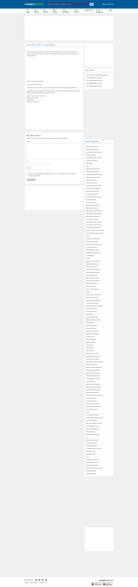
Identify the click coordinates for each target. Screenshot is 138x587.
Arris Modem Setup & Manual (93, 188)
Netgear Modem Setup (91, 364)
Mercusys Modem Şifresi (92, 317)
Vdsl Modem (45, 11)
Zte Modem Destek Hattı (92, 440)
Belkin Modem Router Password (94, 210)
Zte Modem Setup (90, 451)
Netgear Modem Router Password (94, 361)
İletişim (26, 582)
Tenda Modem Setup (91, 398)
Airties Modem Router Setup (93, 177)
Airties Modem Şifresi (91, 180)
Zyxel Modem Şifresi (91, 473)
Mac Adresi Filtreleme (91, 311)
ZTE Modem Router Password (93, 448)
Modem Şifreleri (90, 347)
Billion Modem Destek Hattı (93, 216)
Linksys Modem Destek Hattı (93, 300)
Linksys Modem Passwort (92, 303)
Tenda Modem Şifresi (91, 401)
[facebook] (36, 580)
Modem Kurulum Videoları (92, 333)
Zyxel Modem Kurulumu (92, 462)
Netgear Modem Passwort (92, 359)
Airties (87, 166)
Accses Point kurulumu (91, 160)
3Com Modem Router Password (94, 152)
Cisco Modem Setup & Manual (93, 224)
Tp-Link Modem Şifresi (91, 420)
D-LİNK (88, 236)
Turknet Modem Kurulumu (92, 426)
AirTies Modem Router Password (94, 174)
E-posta (29, 168)
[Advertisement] (69, 28)
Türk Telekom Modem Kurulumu (94, 423)
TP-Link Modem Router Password (94, 417)
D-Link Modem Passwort (92, 241)
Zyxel (87, 457)
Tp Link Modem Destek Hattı (93, 406)
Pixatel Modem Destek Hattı (93, 378)
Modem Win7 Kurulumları (92, 353)
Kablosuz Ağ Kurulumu (91, 283)
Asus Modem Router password (94, 196)
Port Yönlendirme (90, 381)
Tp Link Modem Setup (91, 409)
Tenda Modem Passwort (92, 392)
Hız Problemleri (90, 255)
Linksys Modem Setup (91, 308)
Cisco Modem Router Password (94, 222)
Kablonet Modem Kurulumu (93, 278)
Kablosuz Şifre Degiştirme (92, 289)
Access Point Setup (91, 155)
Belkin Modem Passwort (92, 208)
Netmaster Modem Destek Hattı (94, 367)
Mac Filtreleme (89, 314)
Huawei (88, 258)
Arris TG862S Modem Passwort (94, 83)
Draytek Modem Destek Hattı (93, 252)
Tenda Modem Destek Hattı (93, 389)
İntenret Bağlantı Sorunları (92, 272)
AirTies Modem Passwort (92, 171)
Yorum (28, 141)
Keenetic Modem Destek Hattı (93, 294)
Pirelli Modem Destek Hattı (92, 375)
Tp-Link (88, 412)
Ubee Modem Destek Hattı (92, 429)
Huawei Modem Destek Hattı (93, 261)
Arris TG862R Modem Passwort (94, 86)
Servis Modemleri (65, 11)
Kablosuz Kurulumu (91, 286)
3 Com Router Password (92, 146)
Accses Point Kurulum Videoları (94, 157)
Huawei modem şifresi (91, 266)
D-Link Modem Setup (91, 247)
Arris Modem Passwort (91, 182)
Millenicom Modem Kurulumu (93, 320)
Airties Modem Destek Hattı (93, 169)
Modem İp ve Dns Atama (92, 331)
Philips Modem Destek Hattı (93, 370)
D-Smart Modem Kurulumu (93, 250)
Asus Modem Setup (91, 199)
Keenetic (88, 292)
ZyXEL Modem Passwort (92, 465)
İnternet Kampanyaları (91, 275)
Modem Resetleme (91, 342)
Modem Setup (89, 345)
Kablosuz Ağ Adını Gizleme (93, 280)
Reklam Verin (43, 582)
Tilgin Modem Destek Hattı (92, 403)
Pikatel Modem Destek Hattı (93, 373)
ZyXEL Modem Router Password (94, 468)
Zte (87, 437)
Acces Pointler (76, 11)
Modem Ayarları (90, 322)
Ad (27, 161)
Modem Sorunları (90, 350)
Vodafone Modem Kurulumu (93, 434)
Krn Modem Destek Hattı (92, 297)
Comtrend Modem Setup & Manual (94, 233)
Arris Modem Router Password (93, 185)
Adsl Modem (36, 11)
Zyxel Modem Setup (91, 470)
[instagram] (39, 580)
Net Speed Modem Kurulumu (93, 356)
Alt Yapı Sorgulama (99, 11)
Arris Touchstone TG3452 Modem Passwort (97, 75)
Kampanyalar (88, 10)
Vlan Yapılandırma (90, 431)
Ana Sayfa (28, 11)
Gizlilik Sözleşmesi (34, 582)
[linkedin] (46, 580)
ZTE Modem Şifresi (91, 454)
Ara (92, 4)
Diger (110, 10)
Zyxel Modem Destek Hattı (92, 459)
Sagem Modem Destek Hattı (93, 384)
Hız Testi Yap (109, 4)
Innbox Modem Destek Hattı (93, 269)
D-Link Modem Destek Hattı (93, 238)
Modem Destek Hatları (91, 325)
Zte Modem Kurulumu (91, 443)
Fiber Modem (55, 11)
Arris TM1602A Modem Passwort (94, 80)
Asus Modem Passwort (92, 194)
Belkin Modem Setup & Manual (94, 213)
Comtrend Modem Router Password (95, 230)
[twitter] (43, 580)
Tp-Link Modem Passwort (92, 415)
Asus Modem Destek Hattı (92, 191)
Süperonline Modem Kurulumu (93, 387)
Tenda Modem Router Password (94, 395)
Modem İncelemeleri (91, 328)
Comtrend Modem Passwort (93, 227)
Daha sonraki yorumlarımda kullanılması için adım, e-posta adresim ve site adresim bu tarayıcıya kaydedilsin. (52, 174)
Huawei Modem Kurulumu (92, 264)
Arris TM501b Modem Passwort (94, 77)
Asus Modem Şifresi (91, 202)
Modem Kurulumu (90, 336)
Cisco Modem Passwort (92, 219)
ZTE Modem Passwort (91, 445)
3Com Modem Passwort (92, 149)
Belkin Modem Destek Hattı (93, 205)
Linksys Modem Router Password (94, 306)
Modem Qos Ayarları (91, 339)
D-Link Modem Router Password (94, 244)
